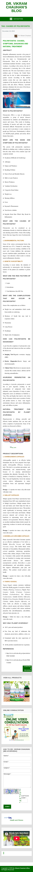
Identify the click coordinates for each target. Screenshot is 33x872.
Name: (6, 756)
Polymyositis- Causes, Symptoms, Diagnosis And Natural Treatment (15, 43)
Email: (6, 762)
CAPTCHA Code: (25, 797)
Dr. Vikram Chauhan (24, 35)
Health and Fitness (16, 820)
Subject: (7, 768)
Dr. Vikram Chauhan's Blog (16, 7)
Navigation (18, 19)
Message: (7, 774)
